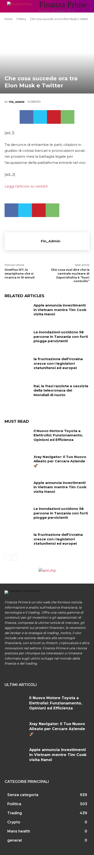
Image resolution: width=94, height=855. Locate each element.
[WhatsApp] (67, 117)
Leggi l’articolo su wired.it (26, 186)
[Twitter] (40, 117)
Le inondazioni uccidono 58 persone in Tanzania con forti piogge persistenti (61, 336)
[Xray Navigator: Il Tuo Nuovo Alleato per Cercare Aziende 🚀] (17, 463)
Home (9, 19)
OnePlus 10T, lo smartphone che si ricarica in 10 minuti (20, 273)
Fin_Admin (16, 102)
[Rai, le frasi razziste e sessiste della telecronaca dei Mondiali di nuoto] (17, 393)
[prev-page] (7, 558)
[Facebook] (26, 117)
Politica (21, 19)
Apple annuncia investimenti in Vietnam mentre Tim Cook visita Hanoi (60, 309)
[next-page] (15, 558)
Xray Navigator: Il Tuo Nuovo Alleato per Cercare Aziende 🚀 (60, 461)
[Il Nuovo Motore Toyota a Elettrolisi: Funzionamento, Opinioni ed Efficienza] (17, 437)
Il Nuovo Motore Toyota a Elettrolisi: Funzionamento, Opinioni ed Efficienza (58, 435)
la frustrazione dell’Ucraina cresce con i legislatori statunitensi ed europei (58, 363)
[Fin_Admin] (22, 241)
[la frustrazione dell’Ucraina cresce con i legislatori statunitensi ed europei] (17, 365)
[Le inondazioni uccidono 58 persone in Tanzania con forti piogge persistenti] (17, 339)
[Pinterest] (54, 117)
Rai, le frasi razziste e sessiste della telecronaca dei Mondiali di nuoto (61, 390)
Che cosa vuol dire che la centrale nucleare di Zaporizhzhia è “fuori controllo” (70, 275)
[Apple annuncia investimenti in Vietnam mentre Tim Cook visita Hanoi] (17, 312)
